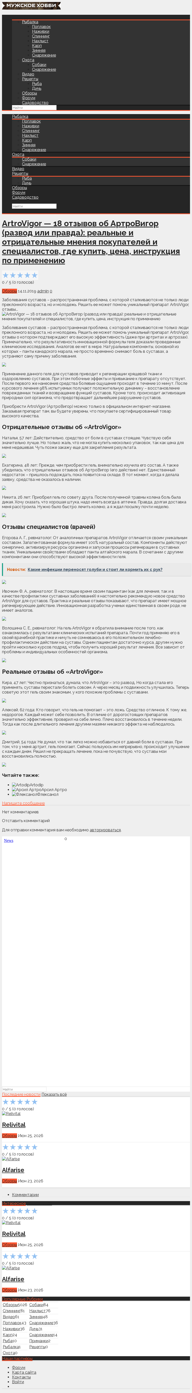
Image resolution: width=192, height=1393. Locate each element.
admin (43, 291)
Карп (37, 45)
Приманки (38, 1340)
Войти (18, 1381)
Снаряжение (44, 55)
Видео (28, 74)
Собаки (39, 64)
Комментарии (25, 1194)
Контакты (21, 1377)
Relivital (14, 1124)
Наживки (40, 31)
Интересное (14, 1203)
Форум (28, 98)
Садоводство (35, 102)
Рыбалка (30, 22)
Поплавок (41, 26)
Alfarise (13, 1170)
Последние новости (21, 1094)
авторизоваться (105, 830)
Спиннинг (41, 36)
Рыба (37, 83)
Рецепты (30, 79)
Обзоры (29, 93)
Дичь (36, 88)
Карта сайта (24, 1372)
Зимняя (39, 50)
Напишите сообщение (23, 803)
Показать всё (54, 1094)
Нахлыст (40, 41)
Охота (28, 60)
